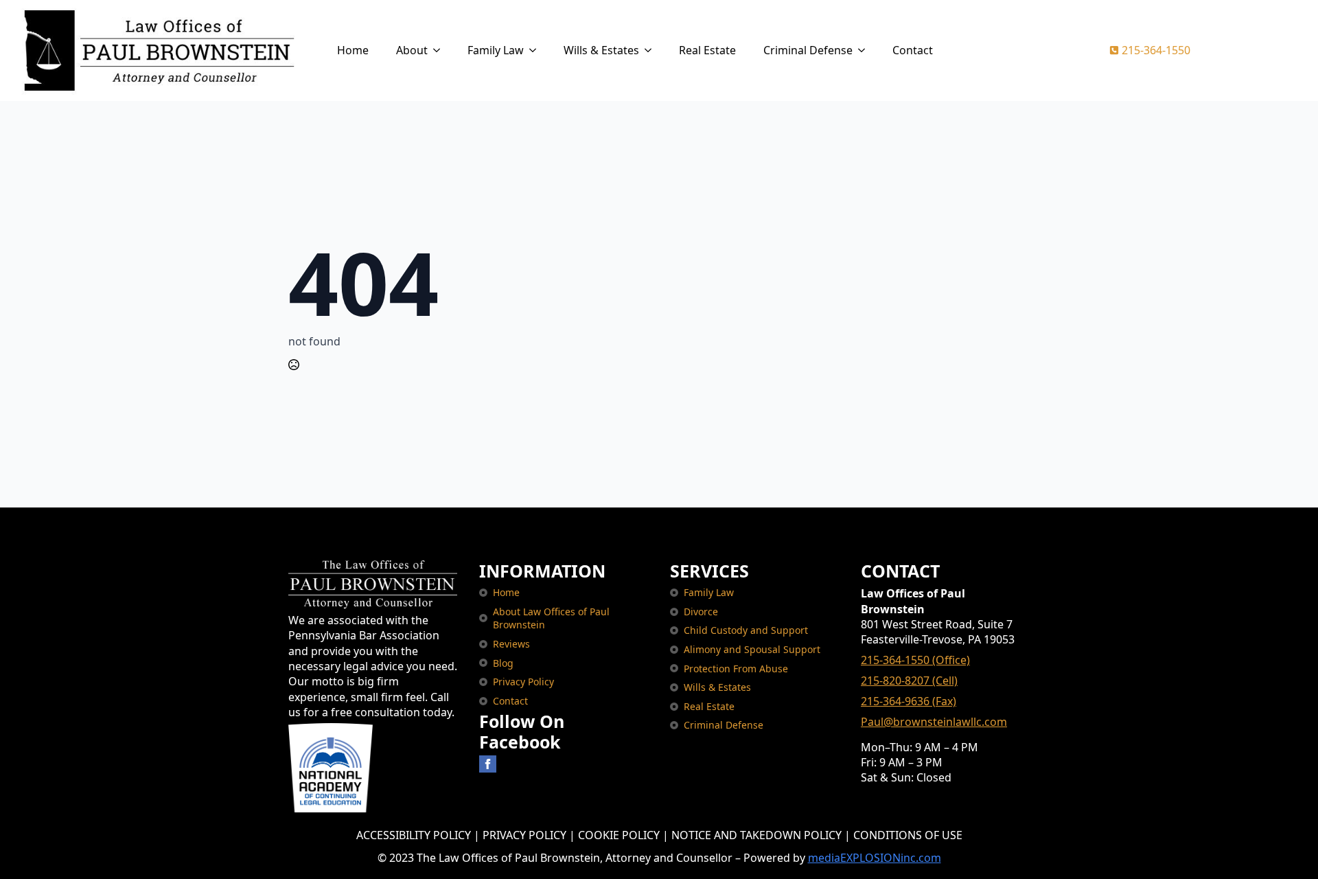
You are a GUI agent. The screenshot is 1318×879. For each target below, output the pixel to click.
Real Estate (707, 50)
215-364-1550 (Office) (915, 659)
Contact (912, 50)
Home (353, 50)
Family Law (495, 50)
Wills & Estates (601, 50)
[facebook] (487, 764)
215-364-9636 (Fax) (908, 701)
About (412, 50)
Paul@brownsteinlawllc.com (934, 721)
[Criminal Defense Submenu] (866, 50)
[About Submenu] (441, 50)
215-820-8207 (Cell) (909, 680)
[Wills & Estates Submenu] (652, 50)
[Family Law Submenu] (537, 50)
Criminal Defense (808, 50)
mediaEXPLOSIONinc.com (874, 857)
